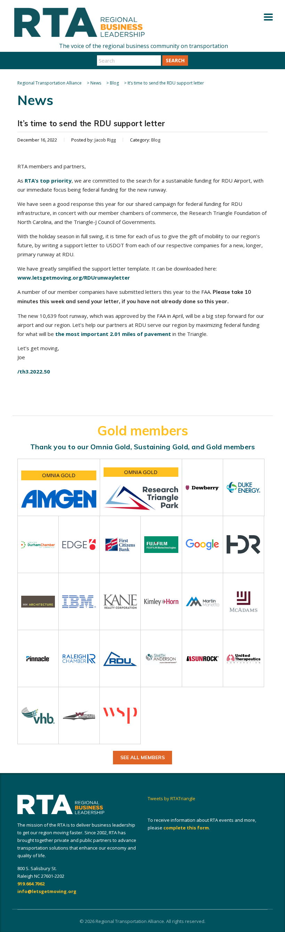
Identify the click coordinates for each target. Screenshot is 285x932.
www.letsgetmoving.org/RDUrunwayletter (73, 277)
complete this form (186, 828)
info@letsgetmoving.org (46, 891)
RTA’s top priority (48, 180)
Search (175, 60)
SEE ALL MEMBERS (142, 757)
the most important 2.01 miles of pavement (113, 333)
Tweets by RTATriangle (171, 798)
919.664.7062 (30, 884)
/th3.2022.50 (33, 371)
